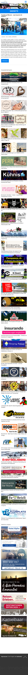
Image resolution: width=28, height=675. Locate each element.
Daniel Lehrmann (12, 36)
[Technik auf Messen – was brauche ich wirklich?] (14, 26)
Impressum (4, 656)
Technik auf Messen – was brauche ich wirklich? (11, 15)
